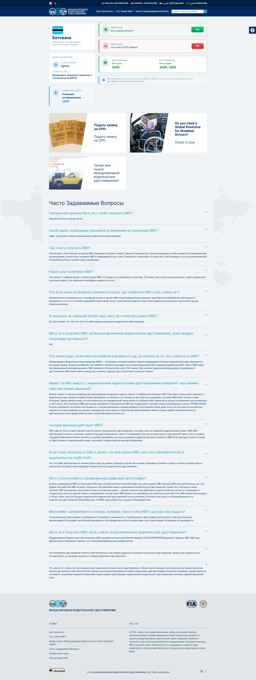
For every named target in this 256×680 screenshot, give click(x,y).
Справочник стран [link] (59, 653)
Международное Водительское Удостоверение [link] (120, 672)
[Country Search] (205, 11)
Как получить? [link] (104, 11)
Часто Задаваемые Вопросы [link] (152, 11)
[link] (252, 30)
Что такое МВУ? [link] (124, 11)
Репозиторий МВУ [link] (58, 658)
